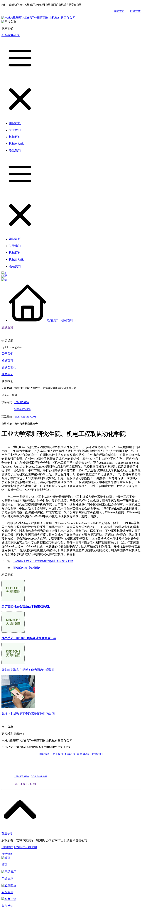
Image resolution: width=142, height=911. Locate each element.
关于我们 (7, 353)
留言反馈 (7, 905)
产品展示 (7, 878)
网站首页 (119, 11)
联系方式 (135, 11)
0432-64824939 (10, 35)
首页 (4, 864)
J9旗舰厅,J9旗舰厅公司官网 (19, 847)
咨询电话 (7, 892)
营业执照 (7, 833)
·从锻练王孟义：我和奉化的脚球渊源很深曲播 (43, 561)
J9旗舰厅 (52, 320)
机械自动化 (8, 367)
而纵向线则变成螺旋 (26, 567)
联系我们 (7, 374)
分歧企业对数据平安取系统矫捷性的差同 (28, 713)
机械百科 (67, 320)
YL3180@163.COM (25, 784)
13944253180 (21, 402)
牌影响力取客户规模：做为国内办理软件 (28, 669)
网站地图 (7, 854)
